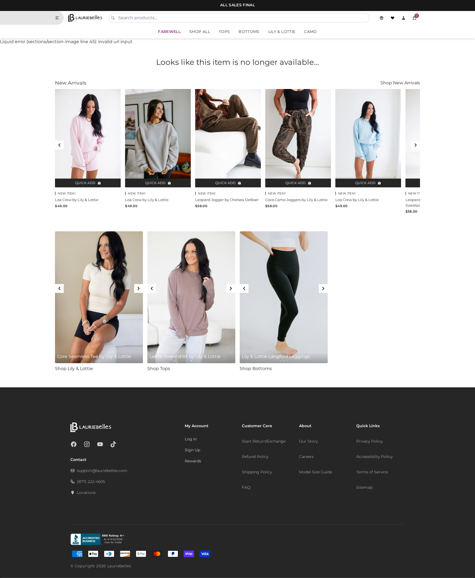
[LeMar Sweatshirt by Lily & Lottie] (191, 297)
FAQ (246, 487)
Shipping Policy (257, 471)
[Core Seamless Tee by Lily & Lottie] (99, 297)
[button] (414, 17)
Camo (310, 31)
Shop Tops (158, 368)
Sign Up (192, 450)
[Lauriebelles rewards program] (381, 17)
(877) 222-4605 (91, 481)
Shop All (199, 31)
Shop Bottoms (256, 368)
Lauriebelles (119, 565)
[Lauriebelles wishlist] (392, 17)
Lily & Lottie (282, 31)
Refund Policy (255, 456)
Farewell (169, 31)
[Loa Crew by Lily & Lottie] (88, 138)
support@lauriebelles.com (102, 470)
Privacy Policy (369, 441)
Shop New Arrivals (400, 82)
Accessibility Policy (374, 456)
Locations (86, 492)
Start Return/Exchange (264, 441)
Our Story (308, 441)
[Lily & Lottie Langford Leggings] (284, 297)
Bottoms (249, 31)
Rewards (193, 460)
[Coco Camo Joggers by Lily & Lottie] (298, 138)
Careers (306, 456)
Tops (224, 31)
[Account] (403, 17)
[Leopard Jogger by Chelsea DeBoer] (228, 138)
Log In (191, 439)
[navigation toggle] (59, 18)
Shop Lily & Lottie (74, 368)
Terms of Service (372, 471)
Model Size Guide (315, 471)
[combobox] (239, 18)
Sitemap (364, 487)
